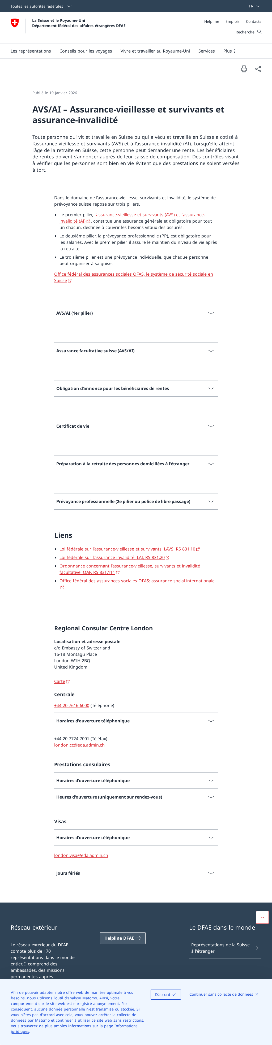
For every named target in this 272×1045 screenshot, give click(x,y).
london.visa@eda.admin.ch (81, 855)
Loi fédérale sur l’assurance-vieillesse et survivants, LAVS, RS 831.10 (127, 549)
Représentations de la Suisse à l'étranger (220, 948)
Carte (59, 681)
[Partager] (258, 69)
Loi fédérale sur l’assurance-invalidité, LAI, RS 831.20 (112, 557)
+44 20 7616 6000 (71, 705)
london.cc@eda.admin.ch (79, 745)
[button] (30, 51)
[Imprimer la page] (244, 69)
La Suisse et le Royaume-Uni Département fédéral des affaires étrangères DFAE (79, 23)
